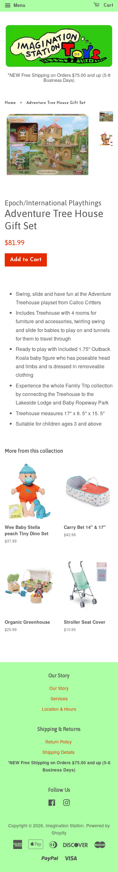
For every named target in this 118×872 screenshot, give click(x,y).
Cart (107, 5)
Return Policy (59, 741)
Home (10, 103)
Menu (18, 5)
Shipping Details (59, 752)
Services (59, 698)
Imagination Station (65, 825)
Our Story (59, 688)
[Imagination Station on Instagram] (66, 803)
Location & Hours (59, 709)
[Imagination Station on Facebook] (51, 803)
